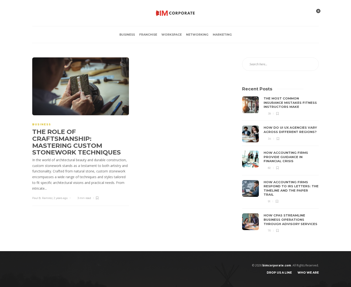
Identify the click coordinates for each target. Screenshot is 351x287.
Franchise (148, 34)
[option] (280, 164)
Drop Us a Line (279, 272)
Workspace (171, 34)
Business (127, 34)
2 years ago (61, 198)
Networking (197, 34)
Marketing (222, 34)
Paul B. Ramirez (42, 198)
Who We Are (308, 272)
